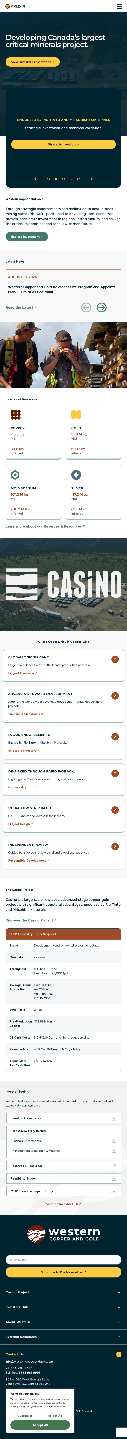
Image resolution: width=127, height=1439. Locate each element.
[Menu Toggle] (119, 6)
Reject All (55, 1416)
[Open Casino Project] (118, 1292)
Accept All (40, 1425)
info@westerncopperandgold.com (29, 1361)
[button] (35, 179)
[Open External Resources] (118, 1337)
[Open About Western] (118, 1322)
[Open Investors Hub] (118, 1307)
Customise (25, 1416)
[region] (40, 1411)
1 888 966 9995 (30, 1372)
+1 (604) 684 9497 (19, 1368)
